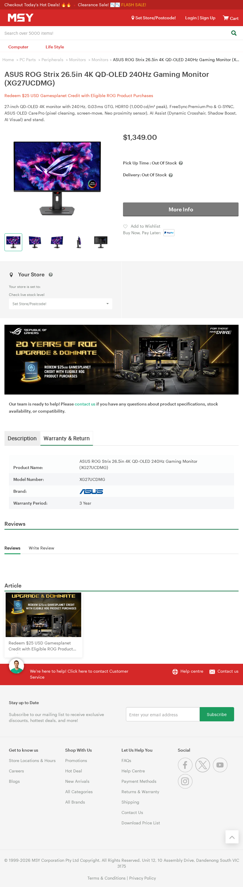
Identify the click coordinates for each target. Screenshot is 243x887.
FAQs (126, 760)
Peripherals (52, 59)
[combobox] (121, 32)
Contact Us (132, 812)
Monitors (77, 59)
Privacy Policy (142, 877)
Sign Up (207, 17)
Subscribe (217, 714)
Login (191, 17)
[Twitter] (204, 770)
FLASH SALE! (133, 4)
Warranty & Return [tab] (67, 437)
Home (8, 59)
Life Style (55, 46)
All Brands (75, 801)
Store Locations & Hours (32, 760)
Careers (16, 770)
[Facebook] (186, 770)
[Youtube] (221, 770)
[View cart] (226, 17)
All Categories (79, 791)
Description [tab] (22, 437)
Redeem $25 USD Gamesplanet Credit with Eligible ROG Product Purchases (78, 95)
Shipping (130, 801)
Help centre (191, 671)
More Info (181, 209)
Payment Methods (139, 781)
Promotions (76, 760)
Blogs (14, 781)
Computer (18, 46)
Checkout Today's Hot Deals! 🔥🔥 (38, 4)
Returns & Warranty (140, 791)
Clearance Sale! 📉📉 (99, 4)
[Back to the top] (232, 836)
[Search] (233, 33)
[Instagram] (186, 787)
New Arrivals (77, 781)
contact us (85, 403)
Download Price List (141, 822)
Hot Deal (73, 770)
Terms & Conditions (106, 877)
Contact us (228, 671)
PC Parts (28, 59)
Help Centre (133, 770)
